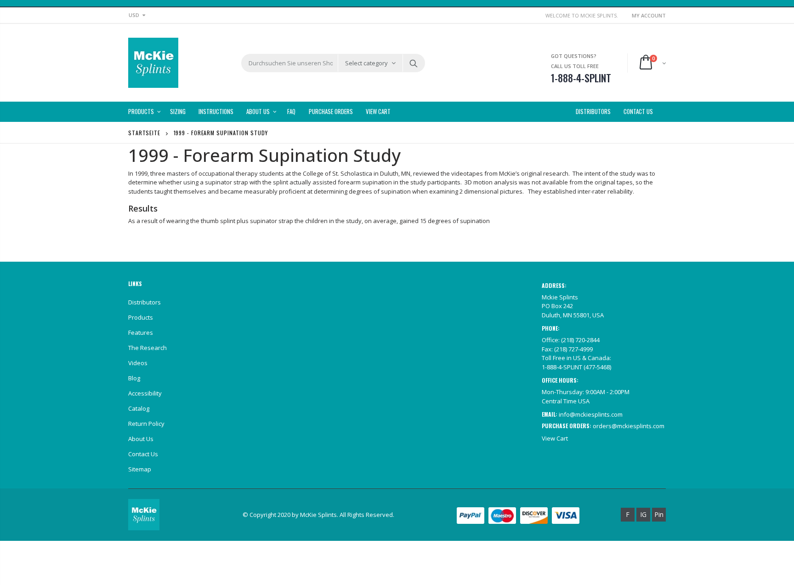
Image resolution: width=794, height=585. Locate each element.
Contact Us (143, 454)
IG (643, 514)
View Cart (555, 438)
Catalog (138, 408)
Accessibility (145, 393)
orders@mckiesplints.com (628, 426)
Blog (134, 378)
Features (140, 332)
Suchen (413, 63)
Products (140, 317)
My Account (649, 15)
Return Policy (146, 423)
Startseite (144, 133)
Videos (137, 363)
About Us (140, 439)
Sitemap (139, 469)
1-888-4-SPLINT (562, 367)
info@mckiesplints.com (591, 414)
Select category (366, 63)
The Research (147, 348)
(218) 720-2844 (580, 340)
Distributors (144, 302)
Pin (659, 514)
